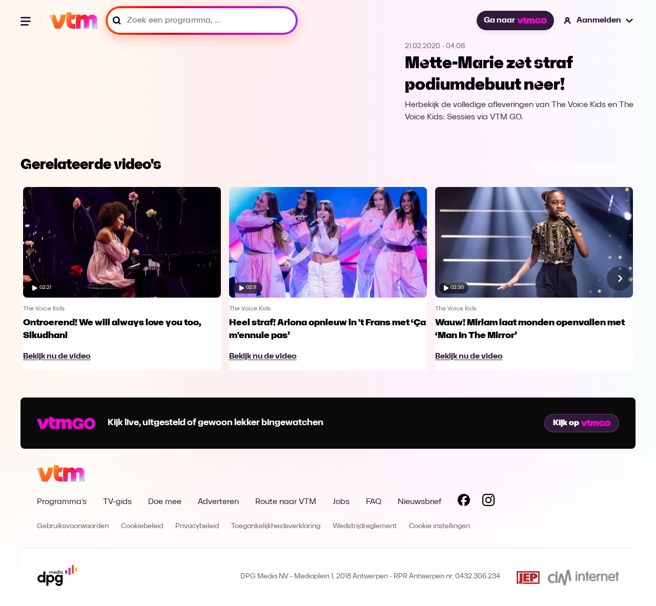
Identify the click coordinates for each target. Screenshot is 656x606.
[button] (599, 20)
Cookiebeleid (142, 526)
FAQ (373, 502)
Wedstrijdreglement (365, 526)
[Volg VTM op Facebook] (464, 502)
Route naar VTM (285, 502)
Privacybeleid (197, 526)
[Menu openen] (26, 20)
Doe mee (164, 502)
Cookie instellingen (439, 526)
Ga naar (499, 20)
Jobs (341, 502)
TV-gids (117, 502)
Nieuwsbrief (419, 502)
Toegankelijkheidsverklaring (275, 526)
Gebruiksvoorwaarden (73, 526)
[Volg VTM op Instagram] (488, 502)
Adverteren (218, 502)
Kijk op (566, 423)
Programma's (62, 502)
